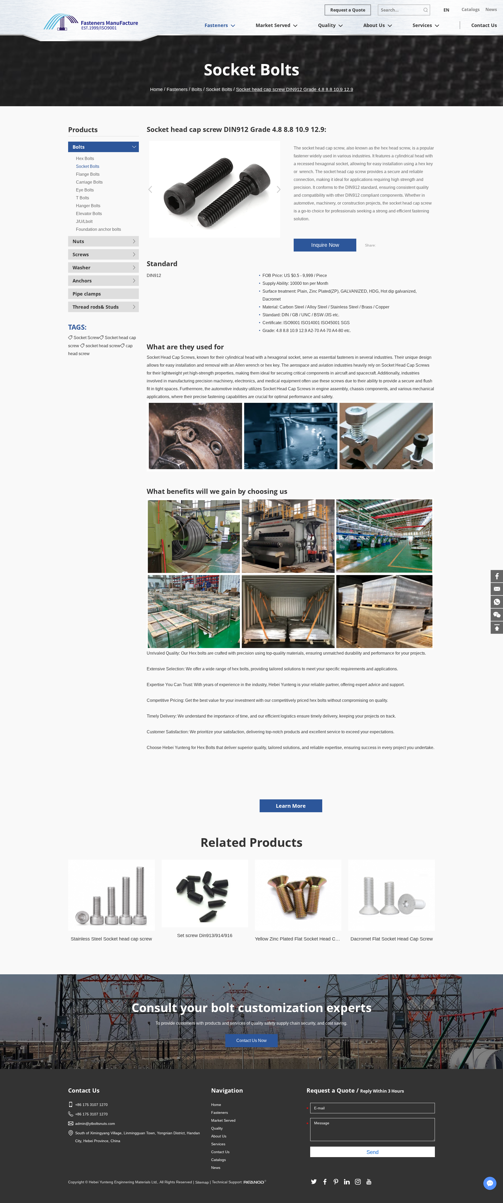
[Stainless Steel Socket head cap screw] (111, 895)
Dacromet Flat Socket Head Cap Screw (392, 939)
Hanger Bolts (88, 206)
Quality (327, 25)
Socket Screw (86, 337)
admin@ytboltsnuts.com (95, 1123)
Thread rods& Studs (96, 307)
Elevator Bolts (89, 213)
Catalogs (471, 9)
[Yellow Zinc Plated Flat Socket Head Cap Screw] (298, 895)
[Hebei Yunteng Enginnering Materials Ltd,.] (90, 21)
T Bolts (82, 198)
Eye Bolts (85, 190)
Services (423, 25)
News (491, 9)
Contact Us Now (251, 1040)
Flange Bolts (88, 174)
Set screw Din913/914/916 (204, 935)
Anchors (82, 280)
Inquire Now (325, 245)
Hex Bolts (85, 158)
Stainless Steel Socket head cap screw (111, 939)
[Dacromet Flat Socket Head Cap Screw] (391, 895)
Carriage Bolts (89, 182)
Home (156, 89)
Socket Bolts (219, 89)
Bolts (197, 89)
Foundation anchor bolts (98, 229)
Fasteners (217, 25)
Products (83, 129)
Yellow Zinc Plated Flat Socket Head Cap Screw (298, 939)
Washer (81, 267)
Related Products (251, 842)
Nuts (78, 241)
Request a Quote (347, 10)
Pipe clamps (87, 294)
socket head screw (103, 346)
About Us (374, 25)
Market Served (274, 25)
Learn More (291, 805)
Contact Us (484, 25)
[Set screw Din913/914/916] (205, 893)
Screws (81, 254)
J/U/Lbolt (84, 221)
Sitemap (202, 1182)
